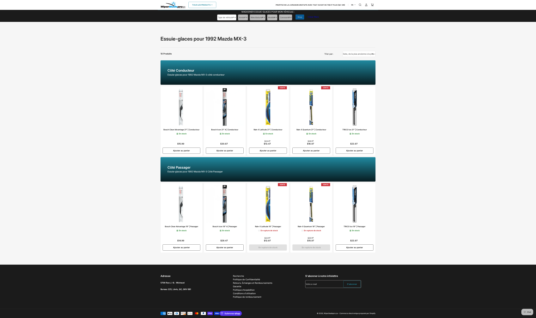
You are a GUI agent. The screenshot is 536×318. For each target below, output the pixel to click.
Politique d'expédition (244, 290)
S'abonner (352, 284)
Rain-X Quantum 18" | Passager (311, 226)
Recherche (238, 276)
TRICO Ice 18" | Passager (354, 226)
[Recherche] (360, 5)
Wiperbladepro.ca (331, 313)
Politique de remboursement (247, 297)
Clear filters (313, 17)
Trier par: (328, 54)
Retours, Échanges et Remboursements (252, 283)
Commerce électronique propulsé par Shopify (357, 313)
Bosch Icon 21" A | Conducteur (224, 129)
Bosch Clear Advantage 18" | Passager (181, 226)
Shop (300, 17)
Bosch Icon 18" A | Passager (225, 226)
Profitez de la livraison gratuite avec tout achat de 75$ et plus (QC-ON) (310, 5)
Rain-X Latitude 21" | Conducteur (268, 129)
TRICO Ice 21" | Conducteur (354, 129)
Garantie (237, 286)
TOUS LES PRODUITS (201, 5)
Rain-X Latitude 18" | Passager (268, 226)
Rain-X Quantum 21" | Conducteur (311, 129)
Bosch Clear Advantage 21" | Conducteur (181, 129)
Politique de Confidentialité (246, 279)
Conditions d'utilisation (244, 293)
